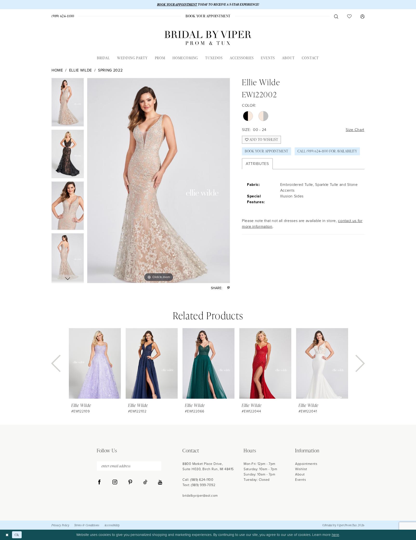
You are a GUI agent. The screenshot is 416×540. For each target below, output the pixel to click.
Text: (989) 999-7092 (198, 485)
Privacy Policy (60, 525)
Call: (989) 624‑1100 (197, 479)
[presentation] (95, 363)
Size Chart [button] (355, 129)
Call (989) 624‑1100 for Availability (327, 151)
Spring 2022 (110, 70)
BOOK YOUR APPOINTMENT (177, 4)
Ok (17, 534)
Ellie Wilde (80, 70)
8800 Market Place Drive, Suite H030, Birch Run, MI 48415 (208, 466)
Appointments (306, 463)
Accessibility (112, 525)
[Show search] (336, 16)
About (300, 474)
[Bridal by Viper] (208, 38)
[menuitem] (63, 16)
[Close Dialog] (7, 535)
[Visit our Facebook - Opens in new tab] (99, 482)
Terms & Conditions (86, 525)
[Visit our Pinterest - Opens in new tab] (130, 482)
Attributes (257, 163)
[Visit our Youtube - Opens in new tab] (160, 482)
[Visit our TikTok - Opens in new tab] (145, 482)
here (335, 534)
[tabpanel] (68, 104)
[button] (362, 16)
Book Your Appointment (266, 151)
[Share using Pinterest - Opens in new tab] (228, 288)
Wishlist (301, 469)
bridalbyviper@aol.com (200, 495)
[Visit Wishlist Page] (349, 16)
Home (57, 70)
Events (300, 479)
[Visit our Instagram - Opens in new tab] (114, 482)
